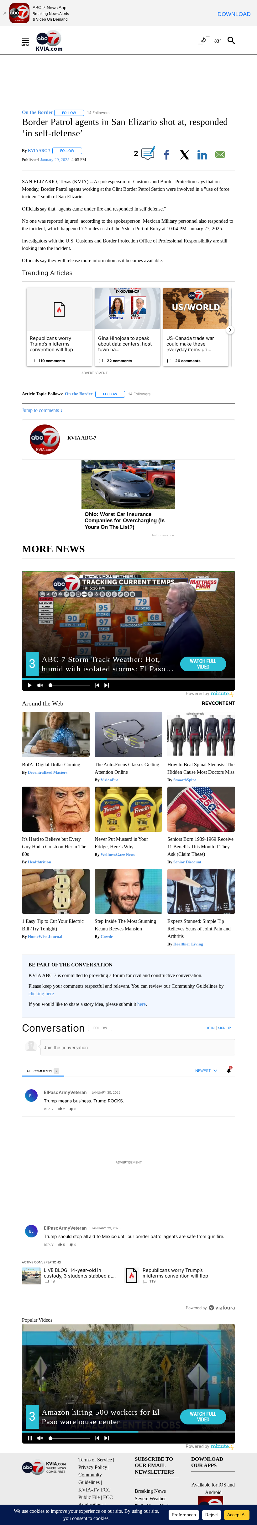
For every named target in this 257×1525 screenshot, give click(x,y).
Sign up (224, 1028)
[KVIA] (56, 40)
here (141, 1004)
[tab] (43, 1071)
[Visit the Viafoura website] (221, 1307)
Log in (209, 1028)
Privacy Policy (92, 1467)
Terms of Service (95, 1459)
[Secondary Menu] (30, 40)
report (224, 1109)
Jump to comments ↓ (42, 410)
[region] (128, 1168)
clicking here (41, 993)
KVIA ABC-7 (39, 150)
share (210, 1109)
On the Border (78, 394)
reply (49, 1109)
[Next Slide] (230, 330)
